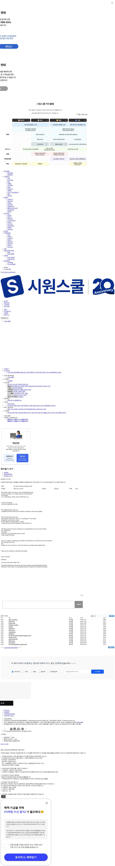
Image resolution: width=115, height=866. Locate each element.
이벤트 (6, 369)
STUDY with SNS (40, 134)
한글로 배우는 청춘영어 (21, 163)
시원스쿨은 (7, 321)
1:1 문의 (32, 412)
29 (15, 647)
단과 (13, 384)
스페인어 (10, 199)
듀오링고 (10, 189)
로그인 (6, 301)
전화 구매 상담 (19, 412)
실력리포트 (23, 372)
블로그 (10, 419)
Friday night (12, 623)
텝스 (8, 182)
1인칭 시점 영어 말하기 (59, 139)
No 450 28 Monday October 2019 (18, 644)
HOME (6, 472)
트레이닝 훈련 (58, 144)
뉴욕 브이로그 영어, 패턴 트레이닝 (78, 144)
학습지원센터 (8, 474)
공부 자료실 (38, 372)
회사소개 (6, 710)
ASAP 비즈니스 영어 (73, 149)
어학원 (6, 255)
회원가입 (6, 303)
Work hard (11, 628)
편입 (5, 249)
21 (5, 647)
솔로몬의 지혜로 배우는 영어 (77, 163)
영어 (8, 234)
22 (6, 647)
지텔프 (9, 183)
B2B (8, 252)
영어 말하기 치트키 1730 (43, 386)
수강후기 (10, 381)
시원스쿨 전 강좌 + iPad (21, 393)
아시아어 (6, 213)
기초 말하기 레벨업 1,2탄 (58, 124)
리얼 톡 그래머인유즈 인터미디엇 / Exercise (58, 154)
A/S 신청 (52, 412)
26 (11, 647)
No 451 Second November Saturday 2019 (20, 635)
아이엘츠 (10, 185)
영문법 (9, 190)
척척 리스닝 (40, 139)
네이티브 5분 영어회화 (25, 409)
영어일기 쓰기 (8, 476)
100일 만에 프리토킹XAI (28, 386)
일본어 (9, 215)
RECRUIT (7, 261)
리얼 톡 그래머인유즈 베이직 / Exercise (40, 154)
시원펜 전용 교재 (23, 384)
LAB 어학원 (11, 257)
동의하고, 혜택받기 (26, 857)
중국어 (9, 217)
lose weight (12, 642)
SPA (8, 194)
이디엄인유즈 (77, 139)
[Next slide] (26, 729)
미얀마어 (10, 224)
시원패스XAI (16, 386)
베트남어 (10, 218)
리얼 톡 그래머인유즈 (19, 391)
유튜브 (25, 419)
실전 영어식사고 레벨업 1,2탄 (77, 124)
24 (9, 647)
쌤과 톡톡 (16, 372)
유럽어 (6, 197)
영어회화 (6, 171)
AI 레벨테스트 (17, 400)
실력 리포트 (17, 405)
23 (7, 647)
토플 (8, 187)
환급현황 (53, 372)
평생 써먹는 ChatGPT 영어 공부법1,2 (68, 134)
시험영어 (6, 176)
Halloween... (12, 641)
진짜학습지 (7, 233)
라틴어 (9, 211)
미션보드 (58, 372)
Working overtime (13, 625)
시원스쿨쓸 (10, 254)
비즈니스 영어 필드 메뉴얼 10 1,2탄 (49, 149)
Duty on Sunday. (13, 619)
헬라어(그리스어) (12, 208)
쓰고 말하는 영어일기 (58, 158)
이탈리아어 (10, 206)
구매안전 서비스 (9, 715)
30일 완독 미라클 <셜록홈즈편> (78, 158)
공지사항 (6, 306)
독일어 (9, 203)
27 (13, 647)
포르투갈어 (10, 210)
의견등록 (97, 671)
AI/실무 (9, 195)
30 (17, 647)
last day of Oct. (13, 637)
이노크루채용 (11, 264)
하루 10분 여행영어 (17, 388)
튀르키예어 (10, 226)
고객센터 (6, 304)
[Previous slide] (5, 729)
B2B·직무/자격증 (9, 250)
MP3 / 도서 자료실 (12, 409)
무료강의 (10, 400)
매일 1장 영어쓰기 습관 (39, 409)
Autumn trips (12, 632)
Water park (11, 621)
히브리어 (10, 229)
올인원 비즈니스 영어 (20, 395)
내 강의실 (7, 370)
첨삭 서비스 (46, 372)
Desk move (12, 630)
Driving (11, 626)
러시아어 (10, 204)
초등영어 (10, 174)
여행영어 (40, 163)
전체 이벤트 (10, 404)
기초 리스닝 (40, 144)
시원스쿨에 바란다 (60, 412)
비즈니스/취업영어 (13, 192)
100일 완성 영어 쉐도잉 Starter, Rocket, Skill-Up (68, 129)
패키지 (9, 384)
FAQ (42, 412)
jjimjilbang (11, 633)
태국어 (9, 222)
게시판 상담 (10, 412)
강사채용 (10, 262)
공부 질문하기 (31, 372)
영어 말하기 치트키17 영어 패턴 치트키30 (30, 129)
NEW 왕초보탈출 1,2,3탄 (30, 124)
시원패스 (20, 396)
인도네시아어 (11, 220)
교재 (16, 384)
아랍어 (9, 227)
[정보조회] (80, 722)
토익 (8, 178)
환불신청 (46, 412)
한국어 (6, 231)
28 (14, 647)
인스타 (17, 419)
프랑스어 (10, 201)
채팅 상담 (27, 412)
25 (10, 647)
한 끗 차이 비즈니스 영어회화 (30, 149)
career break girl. (13, 639)
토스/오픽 (10, 180)
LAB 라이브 (11, 259)
